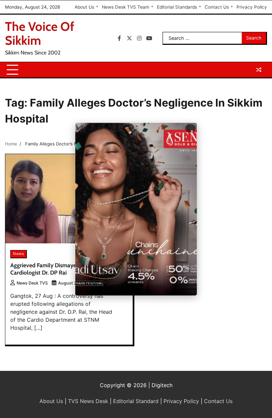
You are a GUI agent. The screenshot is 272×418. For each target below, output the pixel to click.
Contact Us (217, 7)
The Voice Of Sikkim (39, 33)
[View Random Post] (259, 70)
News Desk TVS (32, 283)
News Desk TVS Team (125, 7)
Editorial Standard (136, 401)
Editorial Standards (177, 7)
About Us (84, 7)
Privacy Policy (252, 7)
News (18, 253)
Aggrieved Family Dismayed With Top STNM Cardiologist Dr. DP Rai (65, 269)
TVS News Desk (88, 401)
